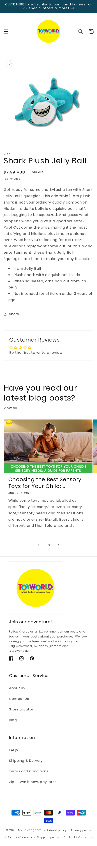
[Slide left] (38, 545)
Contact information (78, 837)
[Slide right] (59, 545)
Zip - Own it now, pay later (32, 782)
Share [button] (14, 314)
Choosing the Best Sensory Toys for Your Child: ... (44, 483)
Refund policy (57, 830)
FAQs (13, 750)
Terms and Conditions (28, 771)
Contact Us (19, 698)
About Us (17, 688)
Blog (13, 720)
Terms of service (20, 837)
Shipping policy (48, 837)
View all (10, 408)
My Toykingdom (30, 830)
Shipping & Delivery (26, 760)
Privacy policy (81, 830)
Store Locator (21, 709)
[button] (6, 31)
